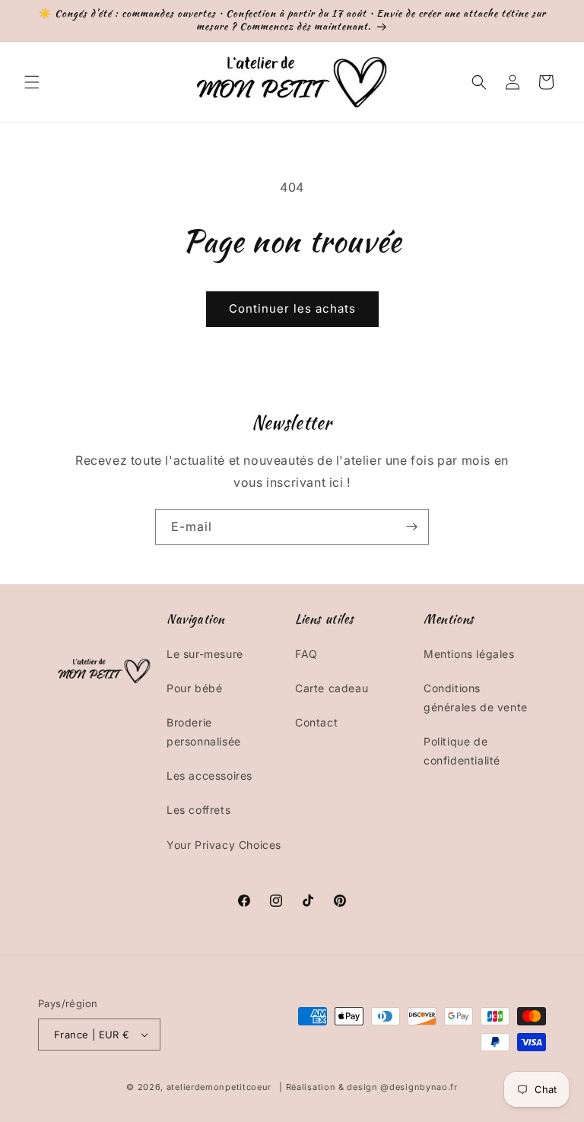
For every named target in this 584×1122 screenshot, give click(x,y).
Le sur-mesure (205, 653)
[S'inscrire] (411, 527)
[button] (32, 82)
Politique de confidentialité (462, 751)
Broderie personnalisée (204, 732)
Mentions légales (469, 653)
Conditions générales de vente (476, 698)
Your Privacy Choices (224, 844)
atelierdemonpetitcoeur (219, 1087)
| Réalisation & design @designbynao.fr (368, 1087)
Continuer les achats (292, 308)
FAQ (306, 653)
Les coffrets (198, 809)
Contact (316, 722)
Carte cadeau (331, 688)
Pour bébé (194, 688)
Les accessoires (209, 775)
